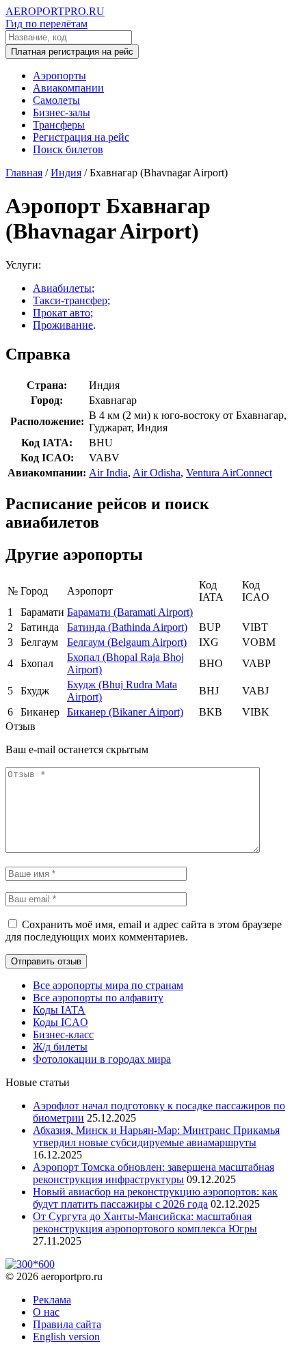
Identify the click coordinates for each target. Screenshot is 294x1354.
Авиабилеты (62, 288)
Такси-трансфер (70, 300)
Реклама (52, 1299)
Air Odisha (157, 472)
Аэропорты (59, 75)
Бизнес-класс (63, 1034)
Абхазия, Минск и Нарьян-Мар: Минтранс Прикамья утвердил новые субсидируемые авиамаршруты (156, 1136)
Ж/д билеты (60, 1047)
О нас (46, 1312)
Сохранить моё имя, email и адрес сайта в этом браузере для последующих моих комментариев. (143, 931)
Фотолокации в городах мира (102, 1059)
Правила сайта (67, 1324)
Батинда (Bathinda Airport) (127, 627)
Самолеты (56, 100)
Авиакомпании (68, 88)
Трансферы (59, 125)
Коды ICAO (60, 1022)
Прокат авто (61, 313)
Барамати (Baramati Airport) (130, 612)
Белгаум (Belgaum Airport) (127, 642)
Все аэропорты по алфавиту (98, 997)
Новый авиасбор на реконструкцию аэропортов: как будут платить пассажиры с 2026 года (155, 1198)
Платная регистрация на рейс (72, 51)
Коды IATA (59, 1010)
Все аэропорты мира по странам (108, 985)
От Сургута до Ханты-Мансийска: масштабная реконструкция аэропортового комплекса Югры (145, 1222)
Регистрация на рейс (81, 137)
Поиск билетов (68, 149)
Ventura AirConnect (229, 472)
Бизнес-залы (61, 112)
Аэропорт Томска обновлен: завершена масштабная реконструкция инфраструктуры (153, 1173)
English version (66, 1336)
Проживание (63, 325)
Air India (108, 472)
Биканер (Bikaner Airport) (125, 712)
